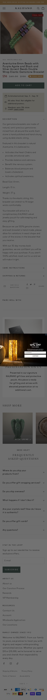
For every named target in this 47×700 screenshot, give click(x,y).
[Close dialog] (46, 334)
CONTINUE (35, 356)
